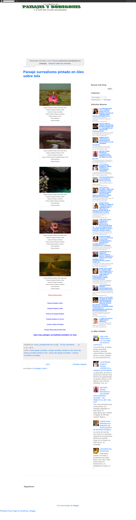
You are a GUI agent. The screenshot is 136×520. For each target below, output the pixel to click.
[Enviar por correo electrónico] (24, 347)
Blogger (76, 506)
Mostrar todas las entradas (60, 63)
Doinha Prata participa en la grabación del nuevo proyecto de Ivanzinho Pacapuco (102, 425)
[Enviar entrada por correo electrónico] (78, 344)
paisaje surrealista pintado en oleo (36, 353)
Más (106, 121)
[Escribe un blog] (26, 347)
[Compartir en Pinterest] (32, 347)
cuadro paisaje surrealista (38, 350)
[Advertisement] (62, 20)
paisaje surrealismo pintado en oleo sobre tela (65, 350)
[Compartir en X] (28, 347)
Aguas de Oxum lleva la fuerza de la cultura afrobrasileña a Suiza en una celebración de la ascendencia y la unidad (102, 241)
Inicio (48, 364)
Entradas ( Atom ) (40, 368)
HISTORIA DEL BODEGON (106, 450)
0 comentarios (101, 121)
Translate (107, 100)
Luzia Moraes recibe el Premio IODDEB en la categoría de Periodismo (105, 168)
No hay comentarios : (68, 344)
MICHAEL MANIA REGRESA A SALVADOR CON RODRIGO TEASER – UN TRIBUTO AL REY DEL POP (102, 395)
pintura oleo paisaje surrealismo (60, 353)
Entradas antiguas (80, 364)
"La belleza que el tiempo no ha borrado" (106, 320)
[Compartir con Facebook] (30, 347)
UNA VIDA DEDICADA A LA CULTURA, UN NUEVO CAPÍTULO (106, 179)
